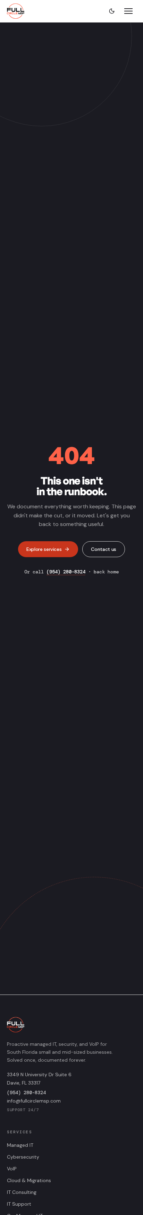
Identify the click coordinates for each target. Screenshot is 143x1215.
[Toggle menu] (128, 11)
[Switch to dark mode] (111, 11)
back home (106, 572)
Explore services (43, 549)
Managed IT (20, 1145)
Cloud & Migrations (29, 1180)
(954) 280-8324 (66, 572)
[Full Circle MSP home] (15, 11)
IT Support (19, 1204)
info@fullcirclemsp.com (34, 1101)
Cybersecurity (23, 1157)
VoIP (12, 1169)
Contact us (103, 549)
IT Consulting (21, 1192)
